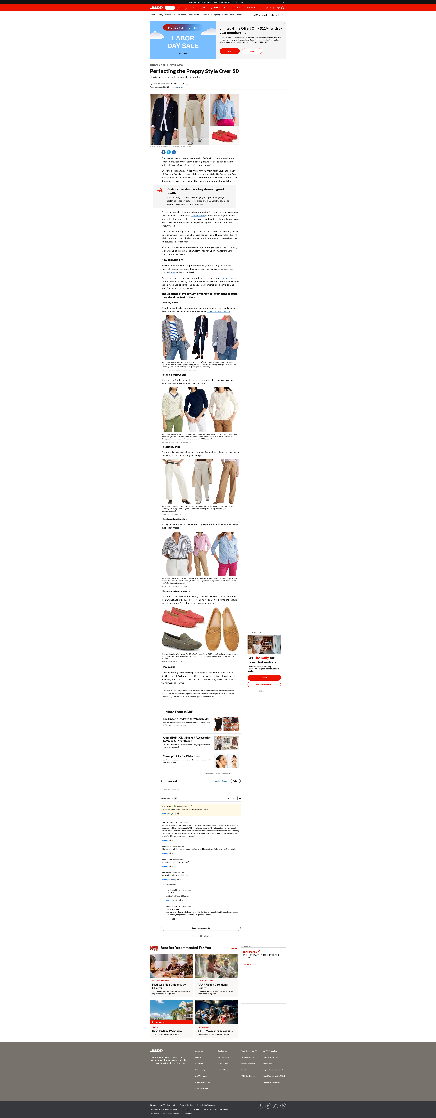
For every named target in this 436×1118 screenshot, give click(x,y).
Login (278, 8)
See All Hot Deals (250, 964)
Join (229, 51)
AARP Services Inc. (248, 1076)
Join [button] (169, 8)
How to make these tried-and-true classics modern (175, 77)
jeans (173, 272)
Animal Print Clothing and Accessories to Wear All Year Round (187, 739)
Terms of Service (186, 1105)
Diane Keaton (198, 215)
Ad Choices (154, 1113)
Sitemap (153, 1105)
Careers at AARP (247, 1057)
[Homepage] (157, 8)
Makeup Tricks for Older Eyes (181, 756)
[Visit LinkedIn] (283, 1106)
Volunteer (199, 1063)
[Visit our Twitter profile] (268, 1106)
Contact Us (222, 1051)
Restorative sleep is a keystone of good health (195, 191)
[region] (201, 859)
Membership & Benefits (202, 8)
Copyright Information (190, 1109)
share (236, 814)
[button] (282, 14)
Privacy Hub (264, 691)
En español (178, 87)
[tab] (169, 798)
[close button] (283, 24)
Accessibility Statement (206, 1105)
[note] (194, 147)
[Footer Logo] (168, 1051)
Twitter (169, 153)
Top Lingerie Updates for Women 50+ (186, 719)
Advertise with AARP (249, 1051)
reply (164, 814)
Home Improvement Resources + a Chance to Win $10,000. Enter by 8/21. (215, 2)
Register (267, 8)
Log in (217, 781)
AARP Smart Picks (221, 8)
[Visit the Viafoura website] (205, 936)
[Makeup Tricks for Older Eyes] (226, 761)
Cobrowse (188, 1113)
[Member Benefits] (155, 948)
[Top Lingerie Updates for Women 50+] (226, 724)
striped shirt (229, 278)
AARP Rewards (201, 1076)
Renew (252, 51)
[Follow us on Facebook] (260, 1106)
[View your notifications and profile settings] (240, 798)
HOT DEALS (250, 951)
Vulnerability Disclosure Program (216, 1109)
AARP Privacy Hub (167, 1105)
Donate (198, 1057)
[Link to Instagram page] (276, 1106)
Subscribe (264, 678)
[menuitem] (152, 16)
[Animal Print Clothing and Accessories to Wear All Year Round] (226, 743)
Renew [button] (181, 8)
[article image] (273, 14)
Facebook (164, 153)
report (235, 840)
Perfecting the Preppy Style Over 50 (166, 65)
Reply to (172, 893)
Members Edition (236, 8)
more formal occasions (218, 311)
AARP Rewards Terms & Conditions (163, 1109)
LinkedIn (175, 153)
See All (234, 948)
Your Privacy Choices (171, 1113)
